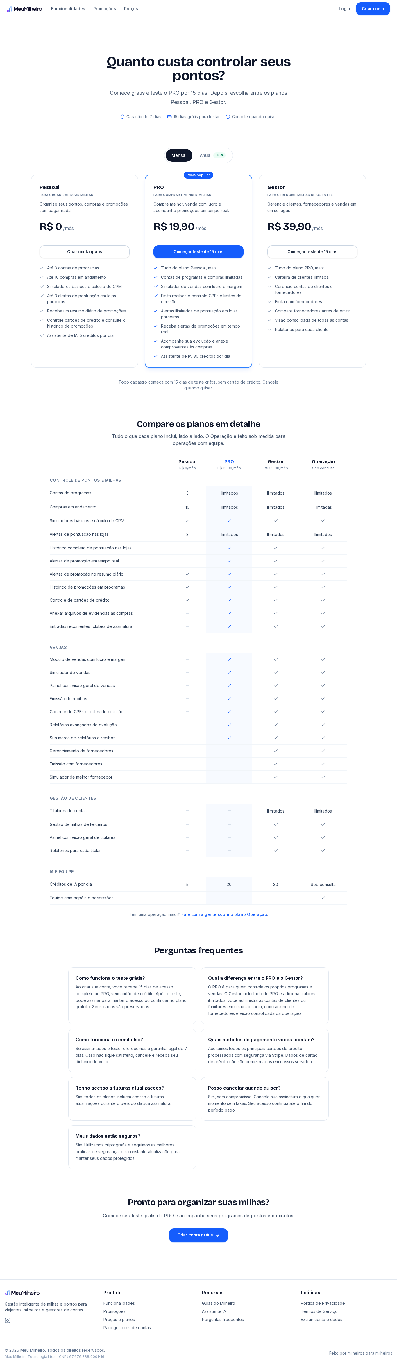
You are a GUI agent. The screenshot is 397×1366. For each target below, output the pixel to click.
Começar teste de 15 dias (198, 251)
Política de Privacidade (323, 1303)
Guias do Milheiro (218, 1303)
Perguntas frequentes (223, 1319)
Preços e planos (119, 1319)
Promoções (104, 8)
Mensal (179, 155)
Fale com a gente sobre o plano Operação (224, 914)
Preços (131, 8)
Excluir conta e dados (321, 1319)
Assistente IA (214, 1311)
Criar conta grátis (84, 251)
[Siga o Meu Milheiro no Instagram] (7, 1320)
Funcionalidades (68, 8)
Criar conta (373, 8)
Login (344, 8)
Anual (212, 155)
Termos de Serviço (319, 1311)
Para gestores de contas (127, 1327)
